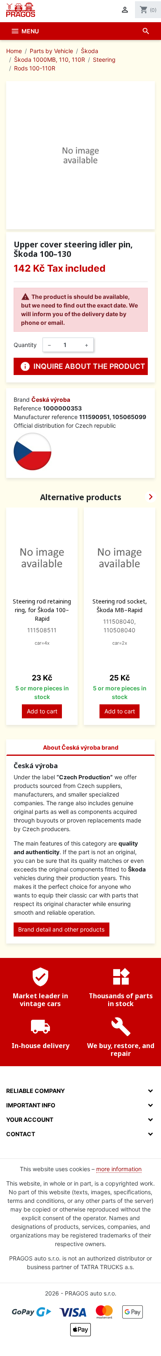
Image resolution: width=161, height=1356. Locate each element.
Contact (20, 1133)
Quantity (25, 344)
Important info (30, 1105)
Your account (29, 1119)
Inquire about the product (82, 366)
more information (119, 1168)
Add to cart (42, 711)
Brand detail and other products (61, 929)
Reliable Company (35, 1090)
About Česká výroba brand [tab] (80, 747)
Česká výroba (50, 399)
